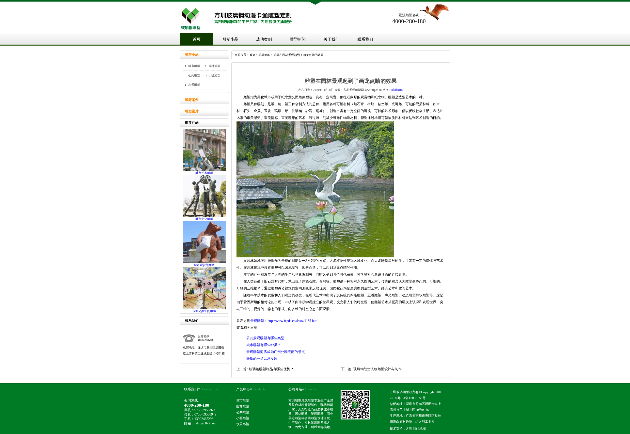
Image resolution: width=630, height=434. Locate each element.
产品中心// (244, 389)
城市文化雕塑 (204, 219)
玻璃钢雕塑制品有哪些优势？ (271, 369)
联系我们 (365, 39)
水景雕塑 (194, 84)
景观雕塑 (257, 321)
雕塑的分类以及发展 (261, 359)
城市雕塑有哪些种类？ (263, 345)
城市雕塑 (194, 66)
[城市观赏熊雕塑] (204, 262)
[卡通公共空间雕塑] (204, 308)
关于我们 (331, 39)
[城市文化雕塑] (204, 216)
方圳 (409, 428)
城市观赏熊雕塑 (204, 265)
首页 (197, 39)
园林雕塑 (214, 66)
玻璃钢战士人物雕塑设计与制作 (377, 369)
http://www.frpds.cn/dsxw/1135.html (293, 321)
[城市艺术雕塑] (204, 170)
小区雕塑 (214, 75)
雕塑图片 (192, 111)
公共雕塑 (194, 75)
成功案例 (264, 39)
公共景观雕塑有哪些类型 (265, 338)
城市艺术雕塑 (204, 173)
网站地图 (419, 428)
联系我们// (192, 389)
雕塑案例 (192, 100)
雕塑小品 (230, 39)
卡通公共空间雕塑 (204, 311)
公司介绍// (296, 389)
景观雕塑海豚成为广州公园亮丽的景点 (275, 352)
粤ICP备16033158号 (411, 398)
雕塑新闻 (298, 39)
